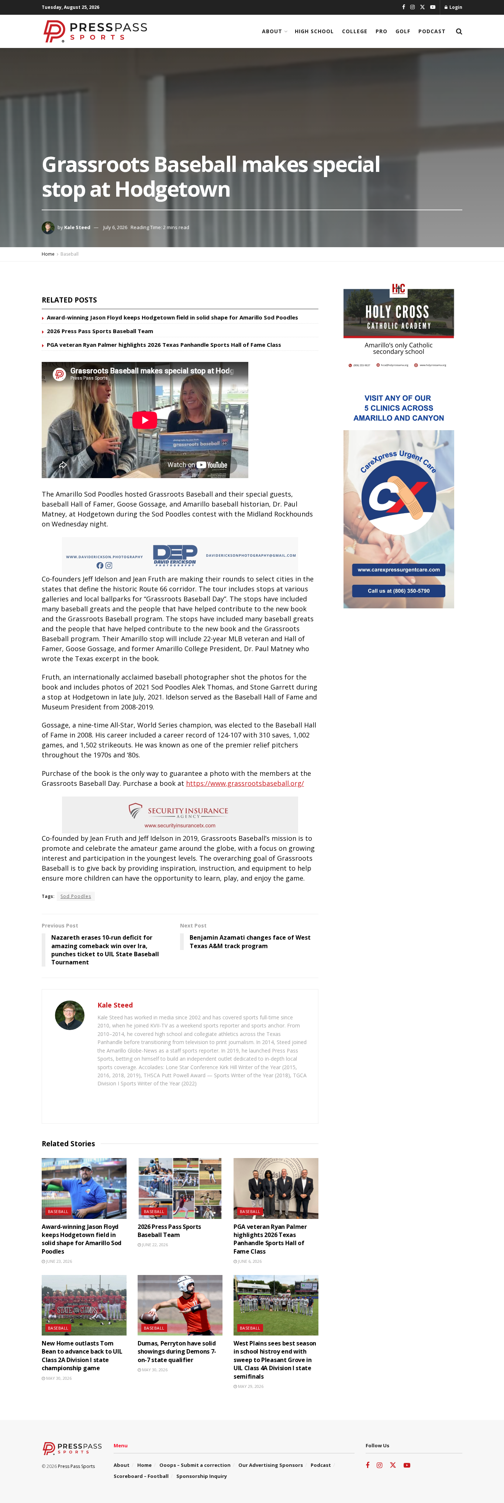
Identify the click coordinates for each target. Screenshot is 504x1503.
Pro (381, 31)
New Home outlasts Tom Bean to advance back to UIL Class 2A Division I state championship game (82, 1355)
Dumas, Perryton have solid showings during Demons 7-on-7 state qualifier (177, 1351)
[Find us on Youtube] (432, 7)
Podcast (432, 31)
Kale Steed (77, 227)
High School (314, 31)
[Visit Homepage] (95, 31)
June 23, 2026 (58, 1261)
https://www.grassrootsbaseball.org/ (245, 783)
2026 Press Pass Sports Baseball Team (100, 331)
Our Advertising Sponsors (270, 1465)
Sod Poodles (76, 896)
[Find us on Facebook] (403, 7)
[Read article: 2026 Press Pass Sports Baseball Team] (180, 1188)
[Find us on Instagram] (412, 7)
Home (48, 254)
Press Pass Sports (76, 1466)
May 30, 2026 (58, 1378)
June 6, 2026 (249, 1261)
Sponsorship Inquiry (201, 1476)
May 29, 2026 (250, 1386)
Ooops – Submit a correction (195, 1465)
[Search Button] (459, 31)
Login (455, 7)
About (272, 31)
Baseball (70, 254)
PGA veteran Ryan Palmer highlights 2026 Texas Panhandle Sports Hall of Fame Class (164, 344)
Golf (403, 31)
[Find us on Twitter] (422, 7)
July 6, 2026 (115, 227)
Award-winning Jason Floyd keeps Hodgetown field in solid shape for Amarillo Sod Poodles (172, 317)
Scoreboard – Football (141, 1476)
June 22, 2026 (154, 1244)
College (354, 31)
